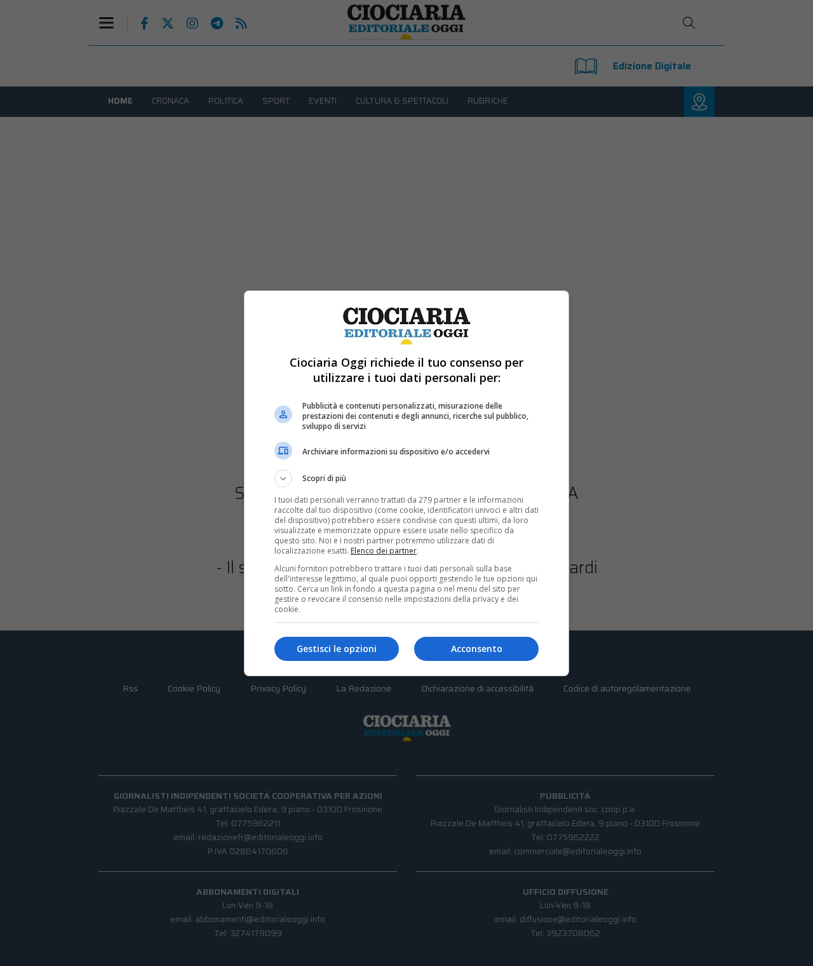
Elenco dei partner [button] (384, 550)
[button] (406, 478)
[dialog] (406, 483)
